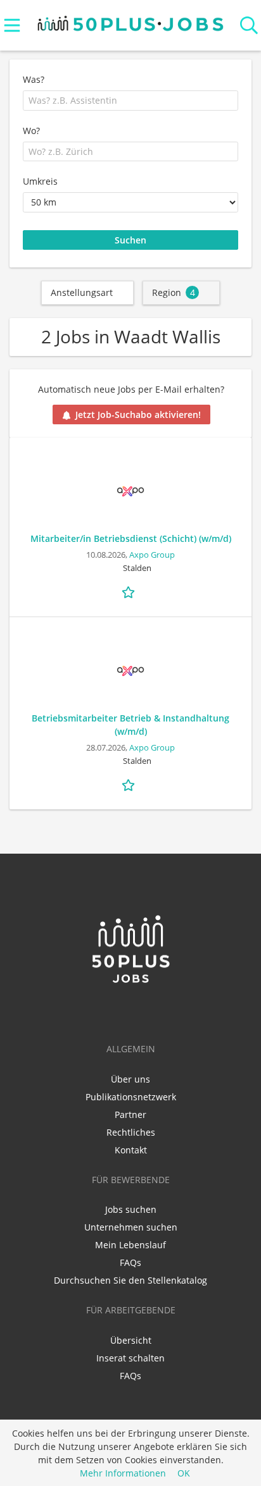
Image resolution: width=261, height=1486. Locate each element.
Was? (33, 79)
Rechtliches (130, 1132)
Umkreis (40, 181)
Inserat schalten (130, 1358)
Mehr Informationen (123, 1473)
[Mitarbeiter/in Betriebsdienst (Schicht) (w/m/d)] (130, 491)
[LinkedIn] (112, 1011)
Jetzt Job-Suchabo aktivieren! (138, 414)
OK (183, 1473)
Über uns (130, 1079)
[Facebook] (133, 1011)
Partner (130, 1114)
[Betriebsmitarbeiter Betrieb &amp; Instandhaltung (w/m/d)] (130, 671)
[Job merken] (130, 590)
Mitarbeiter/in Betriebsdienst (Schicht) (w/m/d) (130, 538)
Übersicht (130, 1340)
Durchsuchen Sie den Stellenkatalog (130, 1280)
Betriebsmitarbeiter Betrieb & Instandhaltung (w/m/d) (130, 724)
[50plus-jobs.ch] (130, 21)
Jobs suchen (130, 1209)
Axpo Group (152, 555)
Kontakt (131, 1150)
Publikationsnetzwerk (131, 1097)
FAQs (130, 1262)
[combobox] (130, 100)
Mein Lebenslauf (130, 1245)
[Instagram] (151, 1011)
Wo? (31, 131)
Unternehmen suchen (130, 1227)
